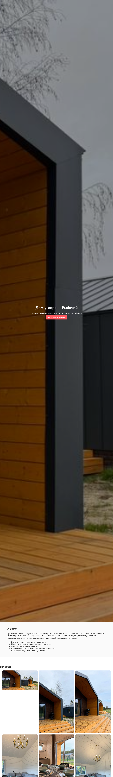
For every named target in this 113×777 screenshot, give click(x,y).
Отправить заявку (56, 317)
